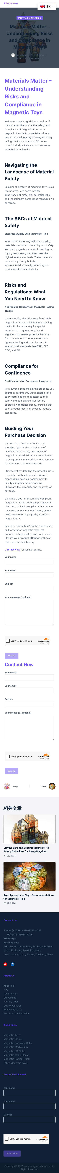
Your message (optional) (18, 597)
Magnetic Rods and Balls (17, 1043)
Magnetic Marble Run (15, 1046)
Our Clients (9, 997)
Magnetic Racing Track (16, 1058)
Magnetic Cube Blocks (16, 1054)
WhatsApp (9, 938)
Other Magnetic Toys (15, 1062)
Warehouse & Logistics (16, 1013)
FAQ (5, 989)
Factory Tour (10, 1001)
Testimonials (10, 993)
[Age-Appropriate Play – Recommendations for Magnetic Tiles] (29, 876)
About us (8, 985)
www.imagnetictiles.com (37, 1166)
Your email (10, 570)
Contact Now (12, 549)
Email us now (11, 942)
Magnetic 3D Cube (14, 1051)
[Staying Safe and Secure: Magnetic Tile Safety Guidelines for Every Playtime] (29, 829)
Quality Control (12, 1005)
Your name (10, 556)
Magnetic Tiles (11, 1035)
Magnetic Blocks (12, 1038)
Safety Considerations (29, 18)
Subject (9, 583)
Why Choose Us (12, 1009)
